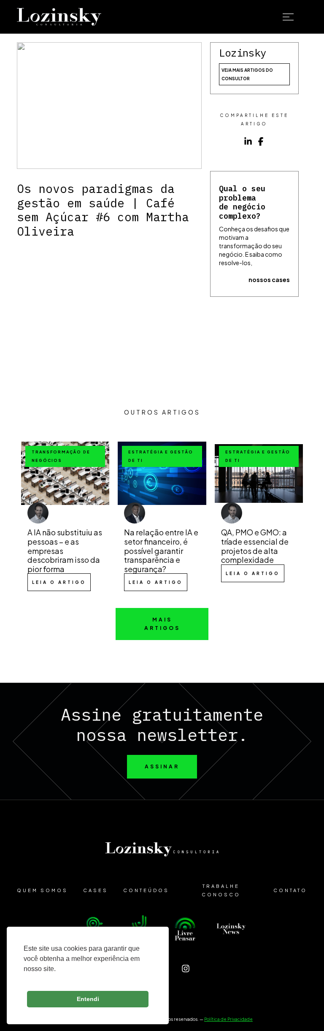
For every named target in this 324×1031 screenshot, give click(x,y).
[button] (294, 17)
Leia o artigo (59, 582)
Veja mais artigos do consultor (247, 74)
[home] (59, 17)
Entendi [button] (88, 999)
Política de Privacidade (228, 1019)
